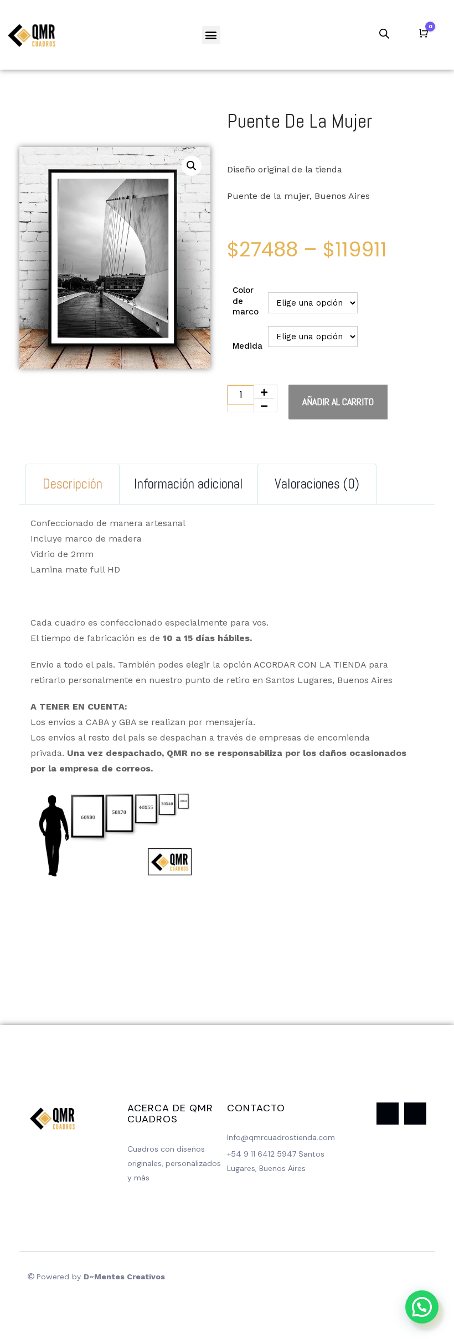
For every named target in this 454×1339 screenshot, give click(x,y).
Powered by (100, 1276)
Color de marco (246, 301)
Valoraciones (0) (317, 483)
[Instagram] (415, 1113)
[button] (211, 35)
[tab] (72, 484)
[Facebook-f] (387, 1113)
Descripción (72, 483)
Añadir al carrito (338, 401)
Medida (247, 346)
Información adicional (188, 483)
